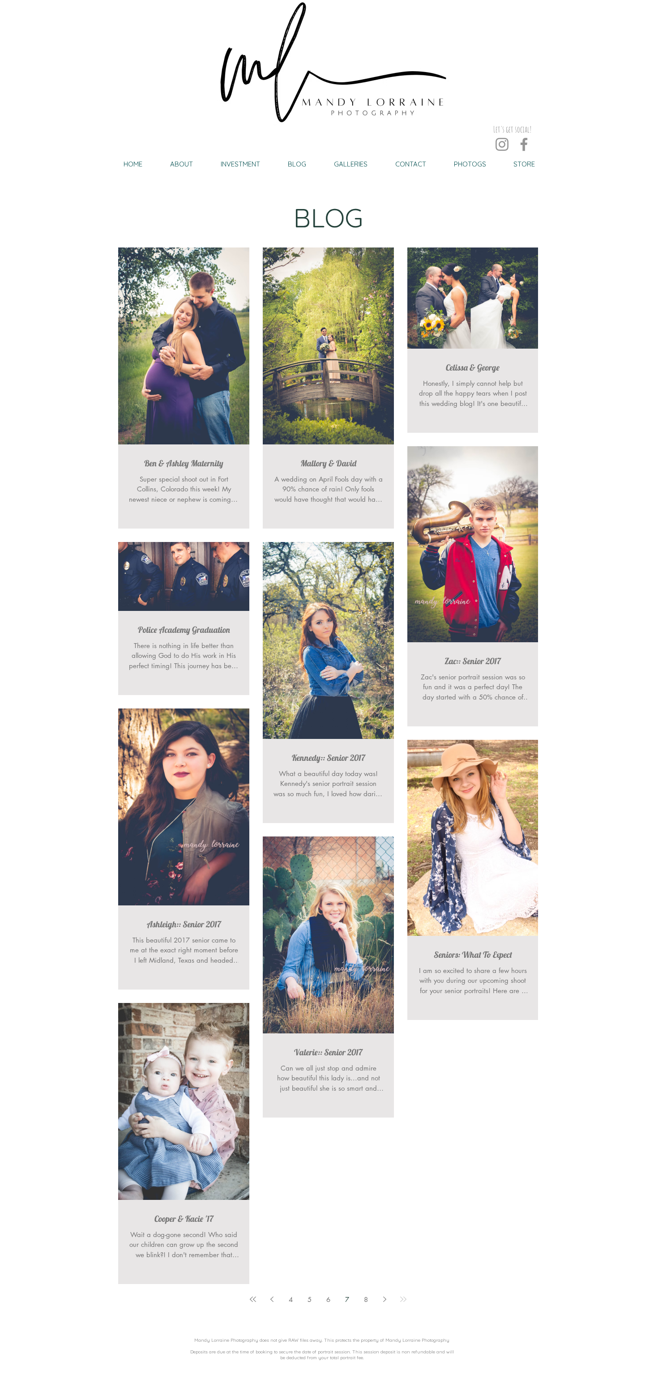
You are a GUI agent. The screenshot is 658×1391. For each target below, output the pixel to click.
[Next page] (384, 1299)
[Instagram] (502, 144)
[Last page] (403, 1299)
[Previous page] (272, 1299)
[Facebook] (524, 144)
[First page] (253, 1299)
